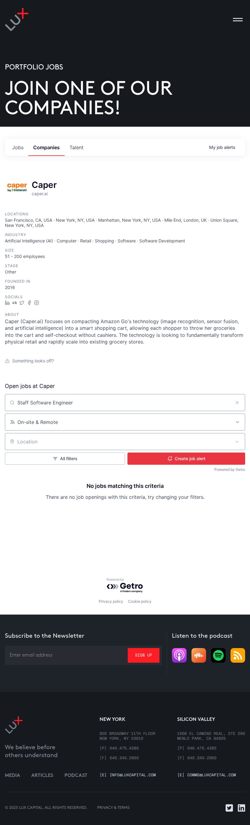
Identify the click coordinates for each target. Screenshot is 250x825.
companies (46, 147)
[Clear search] (237, 402)
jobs (17, 147)
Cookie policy (140, 601)
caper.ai (40, 193)
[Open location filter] (237, 441)
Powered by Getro (229, 469)
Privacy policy (111, 601)
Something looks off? (33, 360)
